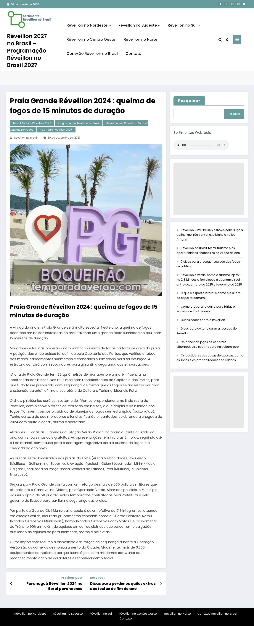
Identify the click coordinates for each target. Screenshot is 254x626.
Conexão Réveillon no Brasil (92, 53)
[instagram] (238, 4)
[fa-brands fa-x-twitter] (226, 4)
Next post (97, 577)
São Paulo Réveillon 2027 (56, 130)
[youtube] (244, 4)
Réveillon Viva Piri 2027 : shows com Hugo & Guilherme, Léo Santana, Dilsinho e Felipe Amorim (209, 235)
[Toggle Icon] (237, 39)
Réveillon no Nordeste (87, 25)
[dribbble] (232, 4)
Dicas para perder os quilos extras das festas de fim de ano (123, 586)
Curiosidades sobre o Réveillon (203, 320)
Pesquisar (189, 100)
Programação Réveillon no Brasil (78, 123)
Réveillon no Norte (140, 39)
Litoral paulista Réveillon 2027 (32, 123)
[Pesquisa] (220, 39)
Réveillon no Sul (182, 25)
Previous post (71, 577)
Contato (133, 53)
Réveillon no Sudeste (137, 25)
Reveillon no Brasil (25, 138)
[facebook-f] (220, 4)
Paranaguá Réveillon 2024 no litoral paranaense (54, 586)
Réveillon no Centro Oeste (91, 39)
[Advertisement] (208, 189)
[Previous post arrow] (11, 584)
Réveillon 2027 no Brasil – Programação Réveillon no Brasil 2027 (27, 50)
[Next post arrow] (161, 584)
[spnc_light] (227, 39)
